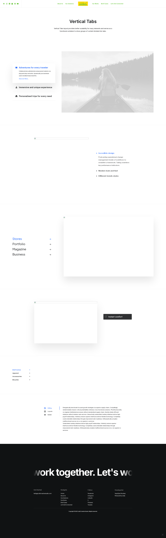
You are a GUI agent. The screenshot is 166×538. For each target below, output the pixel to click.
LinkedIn (90, 498)
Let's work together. (123, 472)
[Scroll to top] (162, 534)
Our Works (95, 3)
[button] (4, 3)
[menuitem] (4, 3)
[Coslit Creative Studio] (83, 4)
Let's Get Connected (66, 505)
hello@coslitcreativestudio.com (43, 493)
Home (62, 493)
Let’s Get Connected (117, 3)
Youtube (90, 505)
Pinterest (90, 502)
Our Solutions (69, 3)
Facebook (91, 493)
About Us (60, 3)
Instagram (91, 495)
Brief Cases (104, 3)
